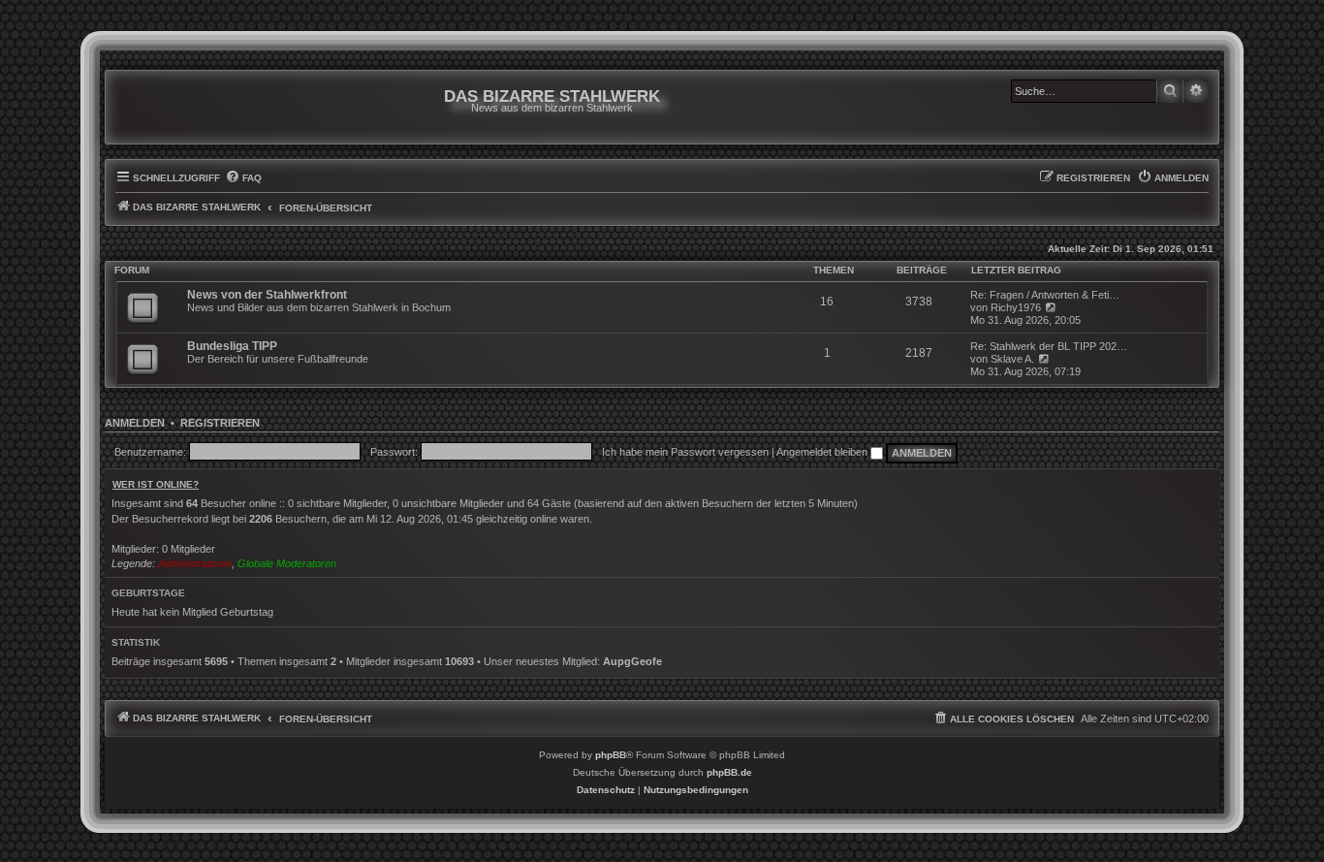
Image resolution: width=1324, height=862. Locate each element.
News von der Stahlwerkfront (267, 295)
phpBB (610, 755)
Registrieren (220, 423)
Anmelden (135, 423)
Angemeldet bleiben (823, 452)
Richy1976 (1016, 307)
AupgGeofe (632, 661)
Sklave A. (1012, 359)
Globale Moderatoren (286, 563)
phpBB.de (729, 772)
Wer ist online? (155, 484)
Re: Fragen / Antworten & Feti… (1044, 295)
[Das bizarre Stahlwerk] (193, 107)
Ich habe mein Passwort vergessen (685, 452)
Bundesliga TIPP (232, 346)
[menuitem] (243, 178)
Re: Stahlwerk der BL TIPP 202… (1048, 346)
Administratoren (195, 563)
